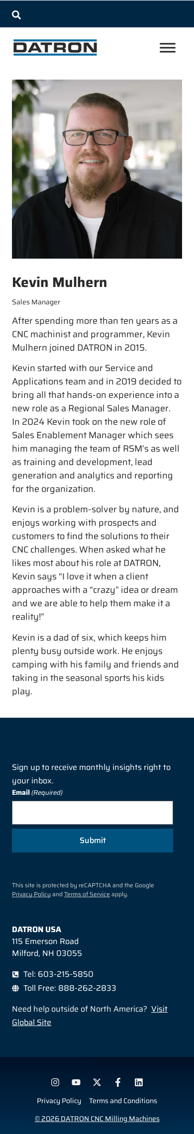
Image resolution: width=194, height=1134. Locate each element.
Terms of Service (87, 894)
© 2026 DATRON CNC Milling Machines (97, 1118)
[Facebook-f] (117, 1082)
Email (37, 792)
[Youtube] (76, 1082)
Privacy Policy (31, 894)
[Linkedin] (138, 1082)
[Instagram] (55, 1082)
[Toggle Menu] (168, 48)
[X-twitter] (97, 1082)
